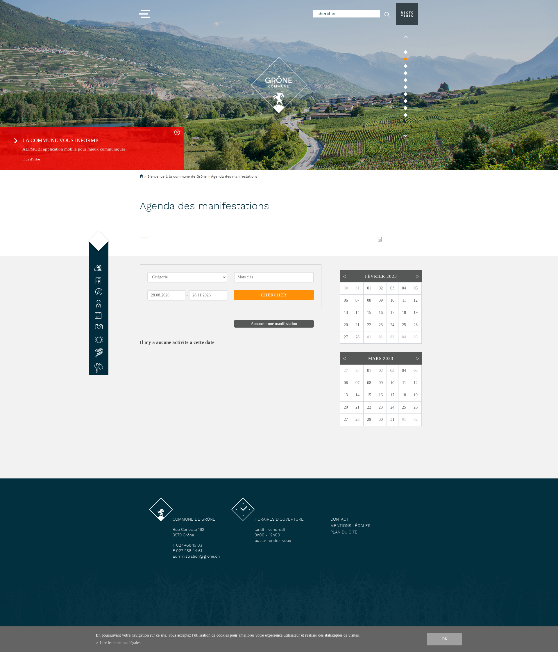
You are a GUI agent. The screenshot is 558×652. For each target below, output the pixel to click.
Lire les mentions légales (120, 642)
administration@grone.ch (196, 556)
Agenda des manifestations (234, 176)
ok (445, 639)
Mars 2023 (381, 358)
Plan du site (343, 532)
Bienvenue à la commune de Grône (177, 176)
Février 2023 (381, 276)
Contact (339, 519)
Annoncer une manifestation (274, 323)
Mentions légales (350, 526)
